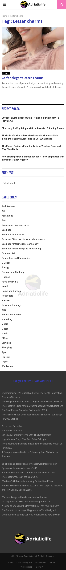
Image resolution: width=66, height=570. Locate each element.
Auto (4, 220)
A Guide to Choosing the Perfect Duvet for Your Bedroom (30, 506)
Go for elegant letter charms (22, 78)
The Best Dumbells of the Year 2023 (20, 477)
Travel (5, 361)
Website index (27, 567)
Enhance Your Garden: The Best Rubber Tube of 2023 (28, 472)
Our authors (40, 563)
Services (6, 343)
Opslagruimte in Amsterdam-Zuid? (19, 468)
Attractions (7, 215)
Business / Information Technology (20, 244)
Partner (52, 563)
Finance (6, 277)
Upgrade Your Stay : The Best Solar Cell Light (24, 439)
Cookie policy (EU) (24, 563)
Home (10, 563)
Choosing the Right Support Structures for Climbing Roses (33, 128)
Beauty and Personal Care (15, 225)
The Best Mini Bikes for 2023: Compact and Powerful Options (32, 406)
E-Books (6, 263)
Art (3, 211)
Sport (4, 352)
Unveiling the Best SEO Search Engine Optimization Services (32, 401)
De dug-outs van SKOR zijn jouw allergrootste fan (26, 501)
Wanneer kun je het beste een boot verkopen (24, 497)
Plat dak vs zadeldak (12, 430)
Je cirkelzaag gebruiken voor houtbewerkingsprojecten (29, 464)
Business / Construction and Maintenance (23, 239)
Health (5, 286)
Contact (39, 567)
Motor (5, 329)
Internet (6, 300)
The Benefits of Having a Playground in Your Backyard (29, 510)
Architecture (8, 206)
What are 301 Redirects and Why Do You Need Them (28, 481)
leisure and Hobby (11, 314)
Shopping (5, 73)
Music (5, 333)
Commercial (8, 253)
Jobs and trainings (11, 305)
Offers (5, 338)
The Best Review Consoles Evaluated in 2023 (24, 410)
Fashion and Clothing (13, 272)
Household (7, 295)
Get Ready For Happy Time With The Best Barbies (26, 435)
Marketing (7, 319)
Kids (4, 310)
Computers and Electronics (16, 258)
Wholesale (7, 366)
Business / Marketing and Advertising (21, 248)
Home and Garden (11, 291)
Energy (5, 267)
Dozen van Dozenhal (12, 426)
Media (5, 324)
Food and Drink (10, 281)
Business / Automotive (13, 234)
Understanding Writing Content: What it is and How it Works (31, 514)
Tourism (6, 357)
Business (6, 230)
